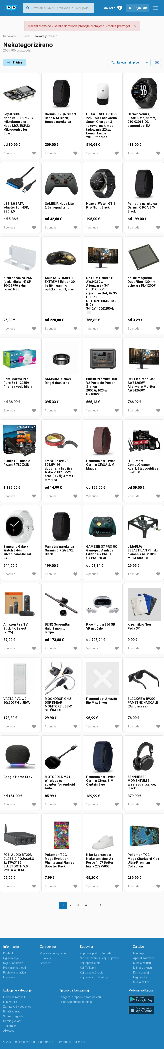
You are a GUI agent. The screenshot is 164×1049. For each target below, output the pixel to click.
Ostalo (26, 36)
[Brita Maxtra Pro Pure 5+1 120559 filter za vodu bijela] (19, 359)
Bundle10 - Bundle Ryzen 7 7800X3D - (17, 463)
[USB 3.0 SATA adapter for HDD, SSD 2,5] (19, 184)
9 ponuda (51, 227)
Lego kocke (140, 977)
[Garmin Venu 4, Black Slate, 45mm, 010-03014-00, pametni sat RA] (144, 94)
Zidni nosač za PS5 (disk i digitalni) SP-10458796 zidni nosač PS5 (17, 283)
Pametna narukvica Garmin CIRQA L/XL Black (59, 550)
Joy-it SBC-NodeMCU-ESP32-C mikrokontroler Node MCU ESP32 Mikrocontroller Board (18, 123)
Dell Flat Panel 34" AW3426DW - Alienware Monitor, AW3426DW (142, 384)
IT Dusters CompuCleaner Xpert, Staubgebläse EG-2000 (143, 466)
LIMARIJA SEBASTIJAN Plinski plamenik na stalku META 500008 (143, 552)
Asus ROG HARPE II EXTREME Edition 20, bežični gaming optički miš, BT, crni (60, 283)
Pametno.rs (45, 1041)
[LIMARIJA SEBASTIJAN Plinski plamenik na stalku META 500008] (144, 527)
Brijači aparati (11, 1011)
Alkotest (8, 1030)
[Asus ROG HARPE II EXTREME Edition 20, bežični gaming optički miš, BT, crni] (61, 258)
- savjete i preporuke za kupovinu (80, 997)
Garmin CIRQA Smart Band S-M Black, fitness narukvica (60, 118)
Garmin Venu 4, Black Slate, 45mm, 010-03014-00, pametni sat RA (142, 120)
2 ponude (9, 153)
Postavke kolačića (14, 972)
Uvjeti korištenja (13, 963)
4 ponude (92, 574)
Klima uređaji (141, 972)
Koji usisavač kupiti (91, 972)
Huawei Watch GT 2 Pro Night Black (100, 205)
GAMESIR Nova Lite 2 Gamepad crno (59, 205)
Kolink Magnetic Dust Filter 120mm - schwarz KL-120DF (142, 281)
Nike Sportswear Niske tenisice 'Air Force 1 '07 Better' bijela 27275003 (100, 860)
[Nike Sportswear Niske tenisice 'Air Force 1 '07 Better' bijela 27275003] (102, 835)
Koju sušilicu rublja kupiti (95, 977)
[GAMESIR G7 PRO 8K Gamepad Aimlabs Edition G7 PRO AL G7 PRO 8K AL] (102, 527)
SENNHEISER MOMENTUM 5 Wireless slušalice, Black (142, 782)
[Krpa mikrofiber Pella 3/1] (144, 604)
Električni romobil (14, 997)
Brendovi (45, 963)
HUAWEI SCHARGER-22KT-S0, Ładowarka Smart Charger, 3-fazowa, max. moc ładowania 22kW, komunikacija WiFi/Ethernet (101, 125)
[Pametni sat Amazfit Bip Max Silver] (102, 679)
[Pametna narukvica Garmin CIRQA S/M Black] (144, 184)
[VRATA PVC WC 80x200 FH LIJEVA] (19, 679)
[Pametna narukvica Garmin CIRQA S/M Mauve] (102, 441)
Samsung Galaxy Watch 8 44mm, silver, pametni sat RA (17, 552)
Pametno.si (64, 1041)
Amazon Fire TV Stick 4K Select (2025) (15, 628)
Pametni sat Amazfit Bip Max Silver (101, 700)
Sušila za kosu (142, 982)
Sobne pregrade (13, 1016)
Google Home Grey (17, 777)
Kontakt (8, 953)
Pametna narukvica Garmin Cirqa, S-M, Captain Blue (100, 780)
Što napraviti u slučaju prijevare (99, 958)
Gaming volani (12, 1021)
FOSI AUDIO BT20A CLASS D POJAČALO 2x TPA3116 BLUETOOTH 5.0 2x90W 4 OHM (18, 862)
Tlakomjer (9, 1025)
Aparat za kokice (143, 958)
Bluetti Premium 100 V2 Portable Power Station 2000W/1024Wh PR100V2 (101, 386)
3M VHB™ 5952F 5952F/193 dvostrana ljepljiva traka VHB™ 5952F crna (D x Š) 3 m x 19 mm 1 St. (60, 470)
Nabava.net (10, 36)
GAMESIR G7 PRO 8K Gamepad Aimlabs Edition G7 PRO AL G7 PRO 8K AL (101, 552)
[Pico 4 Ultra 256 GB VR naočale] (102, 604)
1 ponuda (51, 153)
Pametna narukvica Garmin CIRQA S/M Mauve (100, 464)
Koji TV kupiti (88, 967)
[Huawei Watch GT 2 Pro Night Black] (102, 184)
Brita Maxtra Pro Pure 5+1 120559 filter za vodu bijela (17, 382)
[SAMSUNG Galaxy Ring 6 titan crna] (61, 359)
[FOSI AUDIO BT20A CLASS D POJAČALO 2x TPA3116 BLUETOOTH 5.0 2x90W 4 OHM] (19, 835)
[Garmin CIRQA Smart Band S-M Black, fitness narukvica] (61, 94)
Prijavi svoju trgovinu (53, 953)
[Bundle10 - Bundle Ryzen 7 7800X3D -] (19, 441)
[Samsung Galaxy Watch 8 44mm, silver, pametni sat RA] (19, 527)
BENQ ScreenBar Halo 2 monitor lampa (57, 628)
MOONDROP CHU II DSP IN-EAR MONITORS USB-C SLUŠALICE (59, 704)
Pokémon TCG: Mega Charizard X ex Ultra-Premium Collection (143, 860)
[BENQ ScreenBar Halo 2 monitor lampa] (61, 604)
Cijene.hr (79, 1041)
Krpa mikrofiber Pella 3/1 (139, 626)
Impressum (10, 977)
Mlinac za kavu (142, 967)
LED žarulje (10, 1001)
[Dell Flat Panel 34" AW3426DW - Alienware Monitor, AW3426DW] (144, 359)
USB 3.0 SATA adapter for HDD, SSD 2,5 (16, 207)
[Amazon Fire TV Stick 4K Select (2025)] (19, 604)
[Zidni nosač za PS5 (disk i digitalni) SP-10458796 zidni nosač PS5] (19, 258)
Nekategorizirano (46, 36)
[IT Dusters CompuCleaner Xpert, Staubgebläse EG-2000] (144, 441)
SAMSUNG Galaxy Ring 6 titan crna (58, 381)
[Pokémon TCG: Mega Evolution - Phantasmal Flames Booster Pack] (61, 835)
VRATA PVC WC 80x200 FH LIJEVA (16, 700)
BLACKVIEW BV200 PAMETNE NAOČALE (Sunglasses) (143, 702)
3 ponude (9, 227)
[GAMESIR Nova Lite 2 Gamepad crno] (61, 184)
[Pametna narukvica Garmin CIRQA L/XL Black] (61, 527)
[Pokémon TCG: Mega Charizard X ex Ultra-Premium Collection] (144, 835)
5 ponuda (92, 648)
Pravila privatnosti (14, 967)
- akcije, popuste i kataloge (76, 1001)
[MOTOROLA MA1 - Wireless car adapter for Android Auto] (61, 757)
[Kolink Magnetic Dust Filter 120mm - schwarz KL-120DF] (144, 258)
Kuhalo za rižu (142, 963)
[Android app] (141, 999)
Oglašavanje (11, 958)
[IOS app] (141, 1010)
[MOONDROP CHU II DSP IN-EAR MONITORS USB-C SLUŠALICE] (61, 679)
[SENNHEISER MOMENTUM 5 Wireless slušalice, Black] (144, 757)
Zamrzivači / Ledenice (17, 1006)
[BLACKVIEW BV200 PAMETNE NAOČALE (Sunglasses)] (144, 679)
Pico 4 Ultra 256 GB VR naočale (100, 626)
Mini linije (139, 953)
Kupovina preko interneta (96, 953)
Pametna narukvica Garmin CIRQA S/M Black (142, 207)
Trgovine (45, 958)
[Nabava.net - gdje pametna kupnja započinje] (11, 8)
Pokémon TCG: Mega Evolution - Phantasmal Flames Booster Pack (59, 860)
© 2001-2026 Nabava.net (19, 1041)
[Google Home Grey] (19, 757)
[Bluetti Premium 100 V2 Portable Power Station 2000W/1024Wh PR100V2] (102, 359)
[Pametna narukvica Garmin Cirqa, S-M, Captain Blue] (102, 757)
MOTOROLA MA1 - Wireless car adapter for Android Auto (60, 782)
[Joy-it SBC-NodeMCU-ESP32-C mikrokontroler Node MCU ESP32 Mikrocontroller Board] (19, 94)
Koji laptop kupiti (90, 963)
